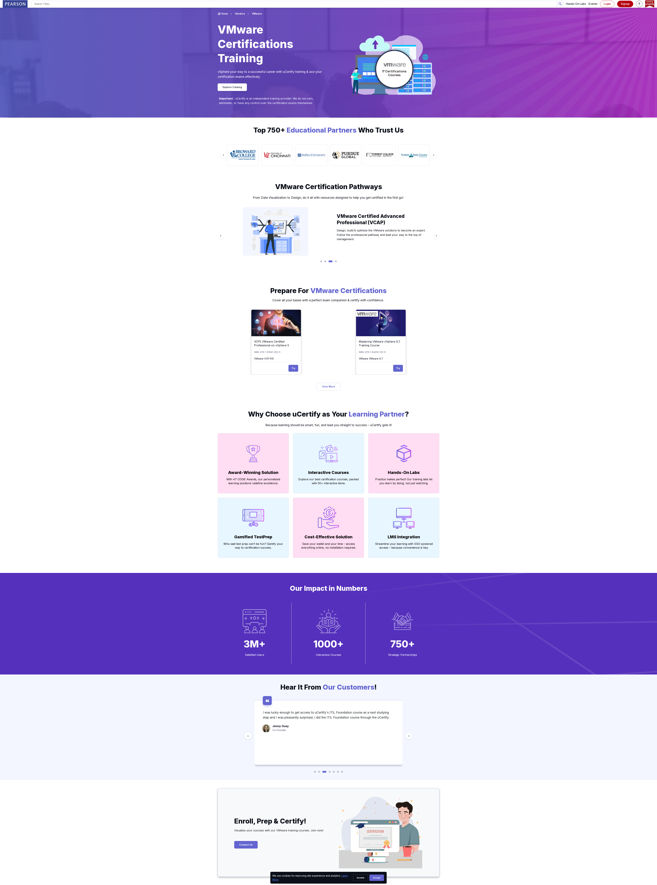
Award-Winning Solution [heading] (253, 472)
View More (328, 386)
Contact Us (246, 844)
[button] (639, 4)
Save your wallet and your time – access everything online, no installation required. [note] (328, 545)
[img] (276, 323)
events (593, 3)
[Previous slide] (223, 155)
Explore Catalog (232, 87)
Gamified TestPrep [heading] (253, 536)
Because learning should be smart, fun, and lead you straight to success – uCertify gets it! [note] (328, 425)
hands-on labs (576, 3)
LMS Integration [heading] (404, 536)
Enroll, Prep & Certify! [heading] (270, 821)
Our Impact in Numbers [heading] (328, 588)
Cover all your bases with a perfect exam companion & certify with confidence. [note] (328, 300)
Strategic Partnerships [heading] (402, 655)
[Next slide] (433, 155)
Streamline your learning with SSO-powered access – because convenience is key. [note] (404, 545)
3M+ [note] (254, 644)
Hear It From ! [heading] (328, 687)
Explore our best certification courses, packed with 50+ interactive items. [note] (328, 481)
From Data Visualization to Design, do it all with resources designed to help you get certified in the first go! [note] (328, 197)
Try (293, 368)
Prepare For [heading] (328, 290)
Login (607, 3)
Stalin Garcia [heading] (281, 745)
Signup (625, 3)
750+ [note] (402, 644)
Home (224, 13)
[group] (243, 155)
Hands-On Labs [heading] (404, 472)
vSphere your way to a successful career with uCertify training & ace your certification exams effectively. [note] (270, 74)
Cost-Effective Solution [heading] (328, 536)
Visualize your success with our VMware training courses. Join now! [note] (279, 830)
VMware (257, 13)
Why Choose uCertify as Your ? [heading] (328, 414)
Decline (360, 877)
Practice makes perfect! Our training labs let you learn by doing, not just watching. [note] (403, 481)
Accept (376, 877)
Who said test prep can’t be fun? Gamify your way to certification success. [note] (253, 545)
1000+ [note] (328, 644)
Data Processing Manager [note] (287, 749)
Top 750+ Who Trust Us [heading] (328, 130)
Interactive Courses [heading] (328, 472)
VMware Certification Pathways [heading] (328, 186)
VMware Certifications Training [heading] (255, 44)
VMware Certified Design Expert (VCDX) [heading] (375, 221)
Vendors (240, 13)
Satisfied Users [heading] (254, 655)
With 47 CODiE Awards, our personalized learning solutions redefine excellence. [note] (253, 481)
